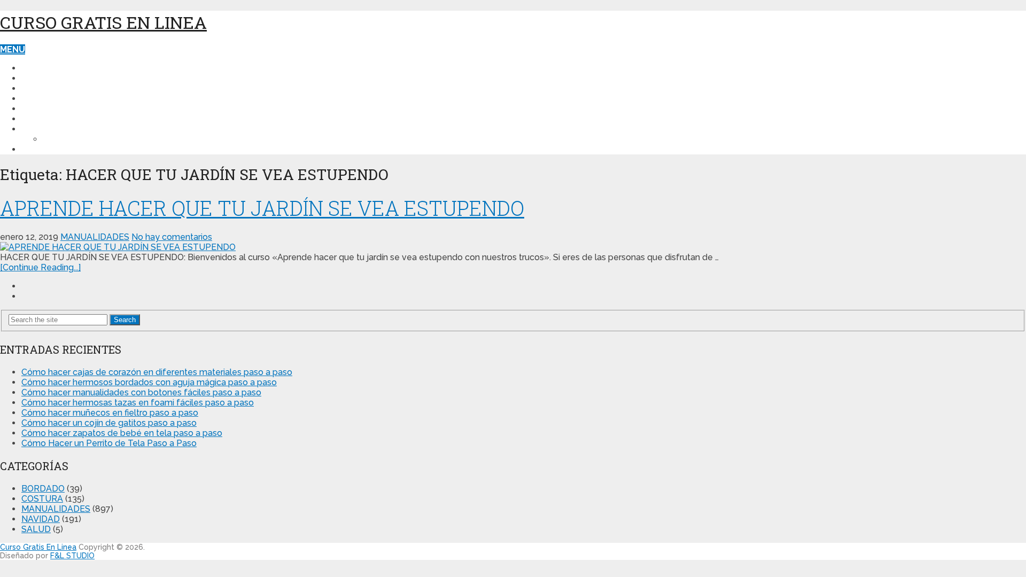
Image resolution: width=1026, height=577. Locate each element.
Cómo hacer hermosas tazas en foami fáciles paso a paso (137, 402)
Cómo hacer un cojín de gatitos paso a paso (109, 423)
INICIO (34, 68)
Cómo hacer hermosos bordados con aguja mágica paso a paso (149, 382)
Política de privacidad (74, 129)
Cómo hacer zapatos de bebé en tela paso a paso (121, 433)
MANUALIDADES (55, 88)
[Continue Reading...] (40, 267)
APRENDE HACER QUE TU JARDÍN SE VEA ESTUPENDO (262, 207)
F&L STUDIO (72, 555)
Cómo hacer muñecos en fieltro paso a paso (109, 413)
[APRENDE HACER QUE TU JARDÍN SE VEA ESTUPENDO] (513, 247)
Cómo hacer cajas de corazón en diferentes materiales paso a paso (156, 372)
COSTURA (42, 78)
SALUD (36, 109)
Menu (12, 49)
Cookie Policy (76, 139)
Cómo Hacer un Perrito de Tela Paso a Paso (109, 443)
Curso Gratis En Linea (103, 22)
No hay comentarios (171, 237)
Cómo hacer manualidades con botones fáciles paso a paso (141, 392)
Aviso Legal (49, 149)
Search (125, 320)
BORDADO (43, 119)
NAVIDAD (40, 98)
